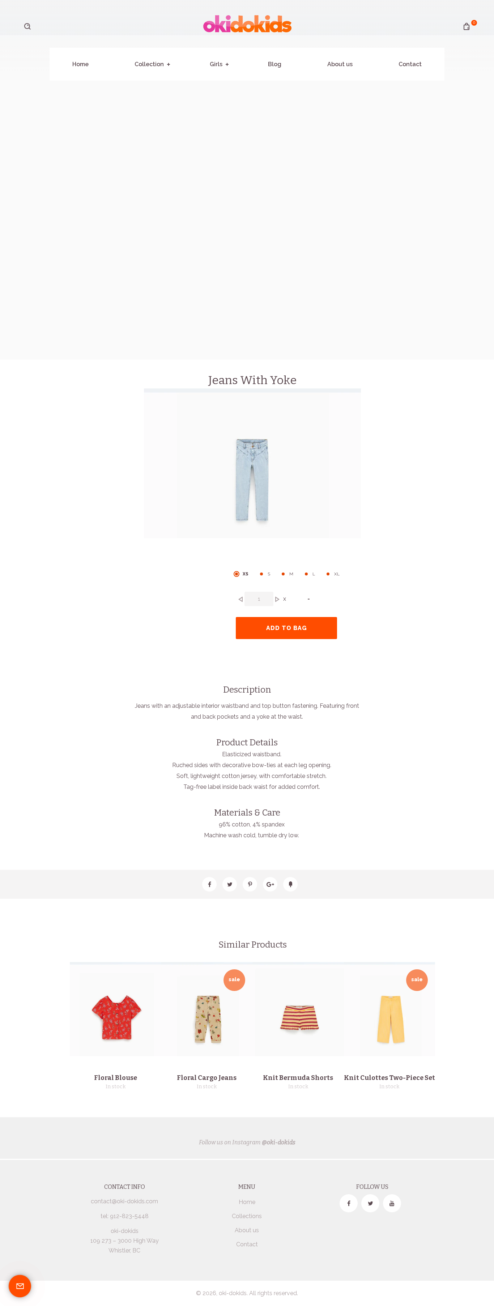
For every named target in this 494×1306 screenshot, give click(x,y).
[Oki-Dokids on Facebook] (349, 1203)
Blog (274, 64)
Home (80, 64)
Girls (216, 64)
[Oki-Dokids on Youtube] (392, 1203)
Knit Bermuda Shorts (298, 1078)
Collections (247, 1216)
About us (340, 64)
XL (337, 574)
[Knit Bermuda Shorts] (299, 1009)
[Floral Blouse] (117, 1009)
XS (245, 574)
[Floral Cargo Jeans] (208, 1009)
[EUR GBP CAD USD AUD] (53, 30)
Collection (149, 64)
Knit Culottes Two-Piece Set (389, 1078)
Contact (410, 64)
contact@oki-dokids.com (124, 1201)
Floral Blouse (115, 1078)
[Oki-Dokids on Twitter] (370, 1203)
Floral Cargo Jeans (207, 1078)
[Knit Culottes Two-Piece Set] (391, 1009)
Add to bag (286, 628)
